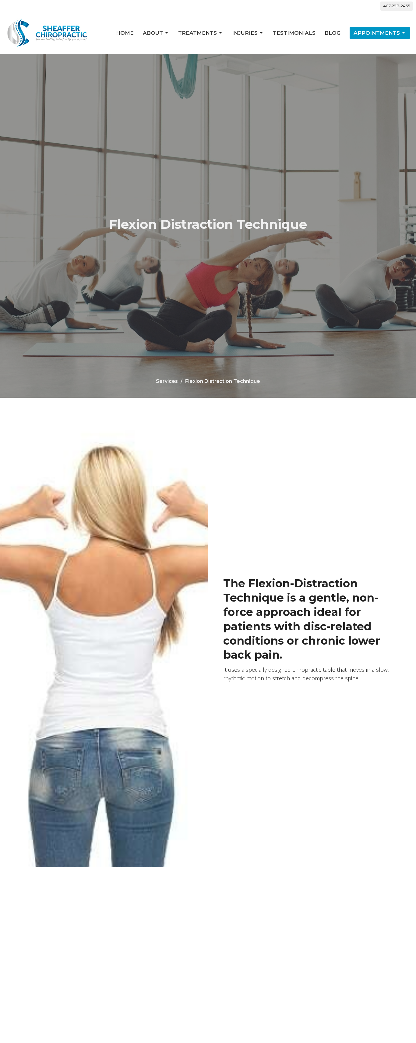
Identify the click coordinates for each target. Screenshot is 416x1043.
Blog (332, 33)
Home (125, 33)
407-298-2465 (396, 5)
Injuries (245, 33)
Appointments (377, 33)
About (153, 33)
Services (167, 381)
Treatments (197, 33)
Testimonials (294, 33)
